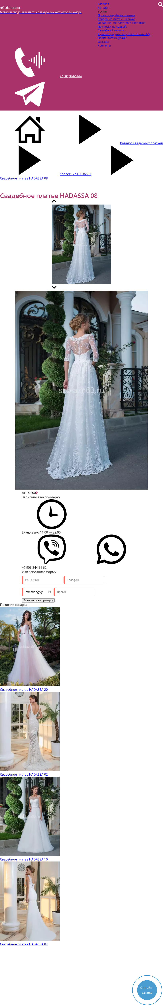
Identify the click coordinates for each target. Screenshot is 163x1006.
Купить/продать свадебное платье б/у (124, 34)
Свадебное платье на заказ (116, 19)
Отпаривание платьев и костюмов (121, 23)
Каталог (103, 8)
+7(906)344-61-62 (71, 76)
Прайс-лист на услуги (112, 38)
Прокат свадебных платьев (116, 15)
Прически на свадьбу (112, 26)
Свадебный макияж (111, 30)
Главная (103, 4)
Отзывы (103, 42)
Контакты (104, 45)
